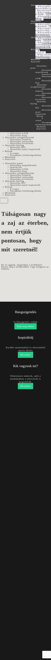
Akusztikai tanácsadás (21, 141)
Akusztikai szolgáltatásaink (37, 22)
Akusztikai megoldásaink (23, 165)
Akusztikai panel (38, 67)
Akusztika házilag (38, 103)
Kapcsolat (35, 62)
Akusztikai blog (18, 135)
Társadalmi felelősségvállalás (25, 155)
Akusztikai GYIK (19, 133)
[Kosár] (4, 200)
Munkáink (35, 60)
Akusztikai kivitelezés (22, 143)
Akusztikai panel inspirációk (25, 149)
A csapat (39, 52)
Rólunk (34, 49)
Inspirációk (16, 167)
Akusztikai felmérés (20, 139)
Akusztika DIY (43, 107)
